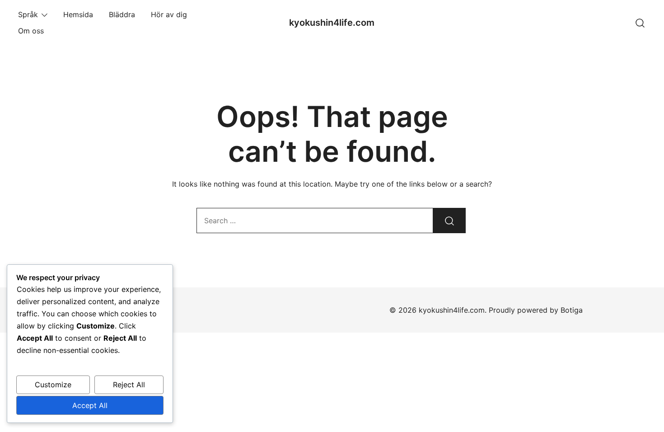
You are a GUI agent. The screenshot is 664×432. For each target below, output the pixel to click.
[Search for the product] (449, 220)
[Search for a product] (640, 22)
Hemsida (78, 14)
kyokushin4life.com (331, 22)
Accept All (90, 405)
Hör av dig (169, 14)
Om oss (31, 30)
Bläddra (122, 14)
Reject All (129, 384)
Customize (53, 384)
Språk (28, 14)
